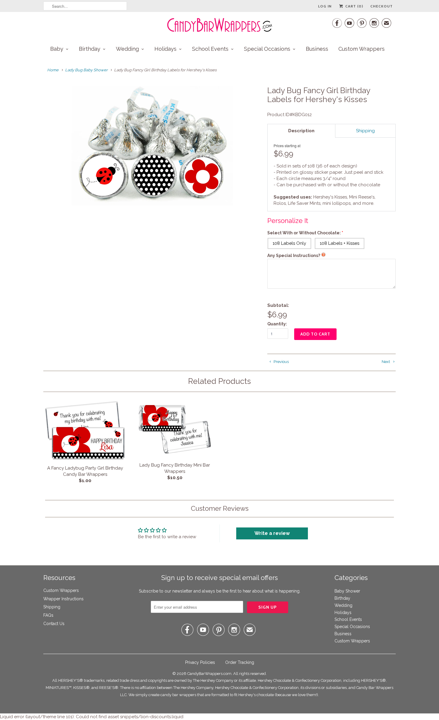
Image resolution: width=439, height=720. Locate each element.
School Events (210, 49)
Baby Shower (347, 591)
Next (386, 361)
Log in (324, 6)
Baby (56, 49)
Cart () (353, 6)
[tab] (301, 131)
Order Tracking (239, 662)
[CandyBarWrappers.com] (219, 25)
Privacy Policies (200, 662)
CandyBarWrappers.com (209, 673)
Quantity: (277, 323)
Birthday (89, 49)
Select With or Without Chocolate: (304, 232)
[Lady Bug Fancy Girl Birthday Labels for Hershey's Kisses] (152, 145)
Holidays (165, 49)
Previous (281, 361)
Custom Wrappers (361, 49)
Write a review (272, 533)
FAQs (48, 615)
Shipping (51, 606)
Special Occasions (267, 49)
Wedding (127, 49)
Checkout (381, 6)
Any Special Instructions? (293, 255)
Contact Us (54, 623)
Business (317, 49)
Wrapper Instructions (63, 598)
